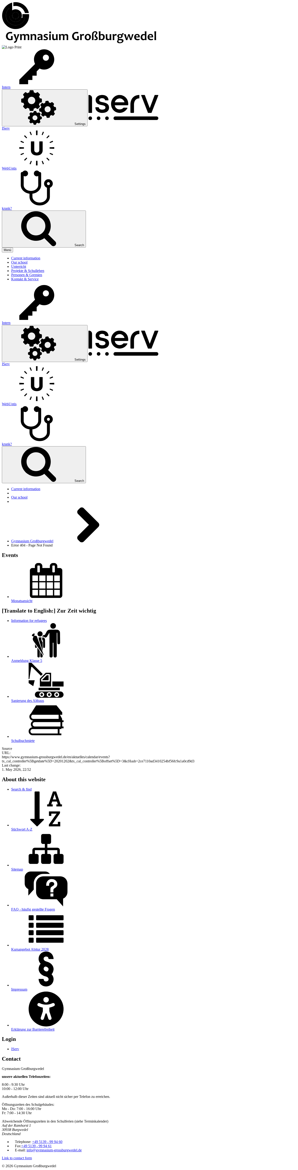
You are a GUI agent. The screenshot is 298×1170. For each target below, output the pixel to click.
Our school (19, 262)
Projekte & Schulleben (27, 271)
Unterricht (18, 266)
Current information (25, 258)
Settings (80, 124)
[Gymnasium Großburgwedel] (15, 28)
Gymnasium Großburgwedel (32, 541)
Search (79, 245)
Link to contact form (17, 1158)
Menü (7, 250)
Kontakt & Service (25, 279)
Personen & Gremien (26, 275)
